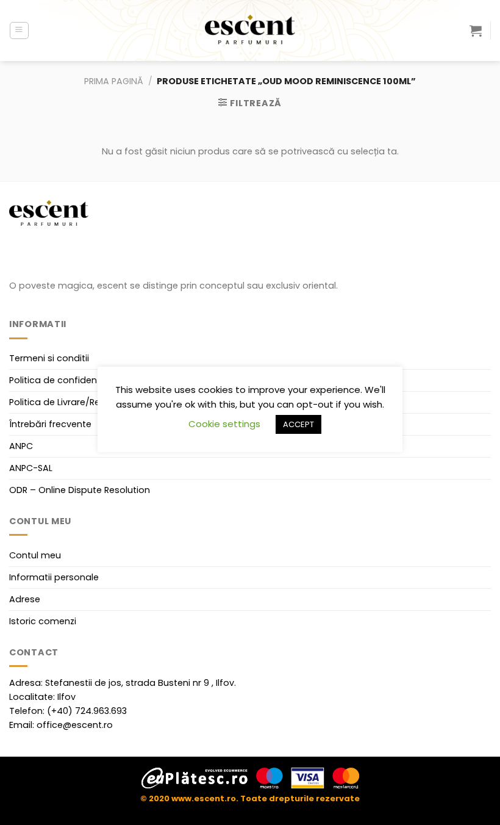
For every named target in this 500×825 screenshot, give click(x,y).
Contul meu (35, 555)
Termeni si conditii (49, 358)
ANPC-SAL (30, 468)
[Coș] (476, 30)
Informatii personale (54, 577)
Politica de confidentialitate (70, 380)
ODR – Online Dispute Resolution (79, 490)
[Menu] (19, 31)
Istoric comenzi (42, 621)
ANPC (21, 446)
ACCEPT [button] (298, 424)
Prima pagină (113, 81)
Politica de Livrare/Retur (60, 402)
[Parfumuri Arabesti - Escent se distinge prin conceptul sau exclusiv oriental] (250, 30)
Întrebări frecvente (50, 424)
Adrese (24, 599)
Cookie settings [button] (224, 423)
